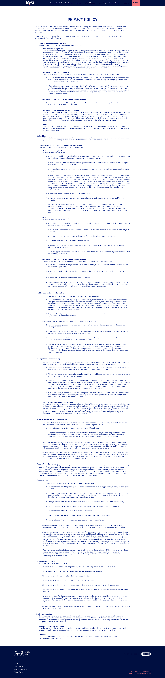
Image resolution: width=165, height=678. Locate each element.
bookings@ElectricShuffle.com (92, 534)
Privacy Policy (18, 672)
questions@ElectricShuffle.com (48, 38)
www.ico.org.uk (117, 550)
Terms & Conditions (20, 669)
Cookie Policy (18, 666)
